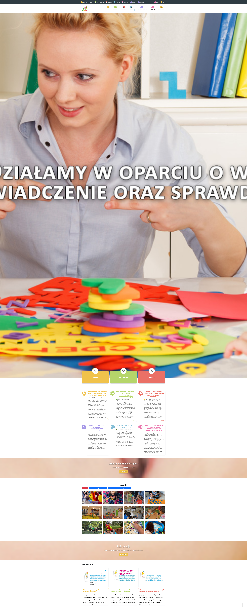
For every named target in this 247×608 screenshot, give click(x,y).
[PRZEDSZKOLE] (115, 7)
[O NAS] (108, 7)
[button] (108, 9)
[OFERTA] (131, 7)
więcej (106, 418)
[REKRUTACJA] (124, 7)
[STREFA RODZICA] (161, 7)
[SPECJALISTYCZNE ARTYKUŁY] (141, 7)
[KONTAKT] (152, 7)
